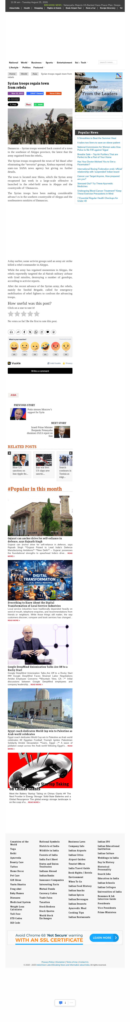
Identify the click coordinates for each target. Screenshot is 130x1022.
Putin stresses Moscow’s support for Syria (40, 411)
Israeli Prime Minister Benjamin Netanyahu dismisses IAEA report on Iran (40, 432)
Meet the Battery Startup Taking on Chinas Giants (39, 786)
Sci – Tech (80, 62)
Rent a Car (91, 8)
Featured (38, 67)
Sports (49, 62)
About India (14, 8)
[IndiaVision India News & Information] (25, 21)
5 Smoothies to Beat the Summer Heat (96, 138)
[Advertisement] (87, 35)
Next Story (58, 423)
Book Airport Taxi (73, 8)
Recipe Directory (107, 8)
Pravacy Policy (48, 962)
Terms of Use (72, 962)
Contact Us (83, 962)
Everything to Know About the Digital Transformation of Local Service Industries (34, 604)
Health (27, 8)
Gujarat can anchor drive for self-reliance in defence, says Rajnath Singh (35, 540)
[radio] (11, 314)
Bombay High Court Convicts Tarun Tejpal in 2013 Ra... (94, 5)
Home (12, 74)
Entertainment (64, 62)
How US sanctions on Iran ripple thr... (20, 470)
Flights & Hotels (54, 8)
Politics (27, 67)
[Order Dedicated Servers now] (99, 111)
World (24, 62)
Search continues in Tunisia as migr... (65, 472)
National (13, 62)
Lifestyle (13, 67)
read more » (14, 620)
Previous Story (24, 405)
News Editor (55, 93)
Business (36, 62)
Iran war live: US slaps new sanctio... (43, 470)
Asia (35, 74)
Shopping (38, 8)
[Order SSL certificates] (65, 944)
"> (45, 105)
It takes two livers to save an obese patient (98, 142)
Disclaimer (60, 962)
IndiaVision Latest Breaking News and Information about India (63, 965)
